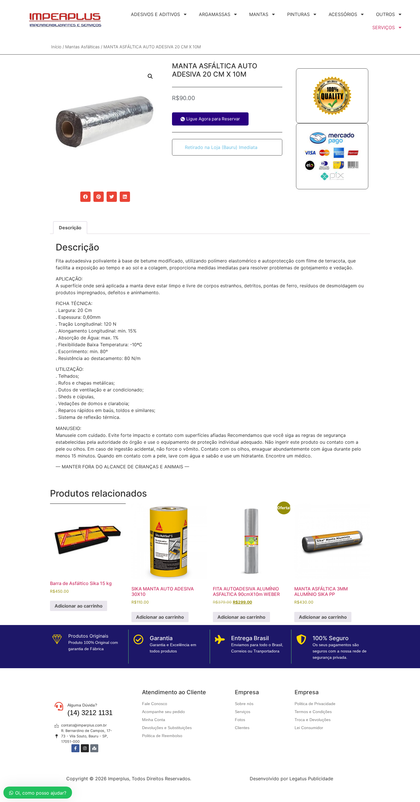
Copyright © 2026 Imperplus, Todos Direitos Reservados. (128, 778)
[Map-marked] (94, 748)
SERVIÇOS (383, 27)
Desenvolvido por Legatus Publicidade (291, 778)
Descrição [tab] (70, 227)
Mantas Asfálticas (82, 46)
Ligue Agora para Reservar (213, 119)
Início (56, 46)
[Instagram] (85, 748)
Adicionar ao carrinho (79, 606)
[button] (150, 76)
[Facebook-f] (75, 748)
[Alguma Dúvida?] (59, 706)
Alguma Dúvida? (82, 705)
